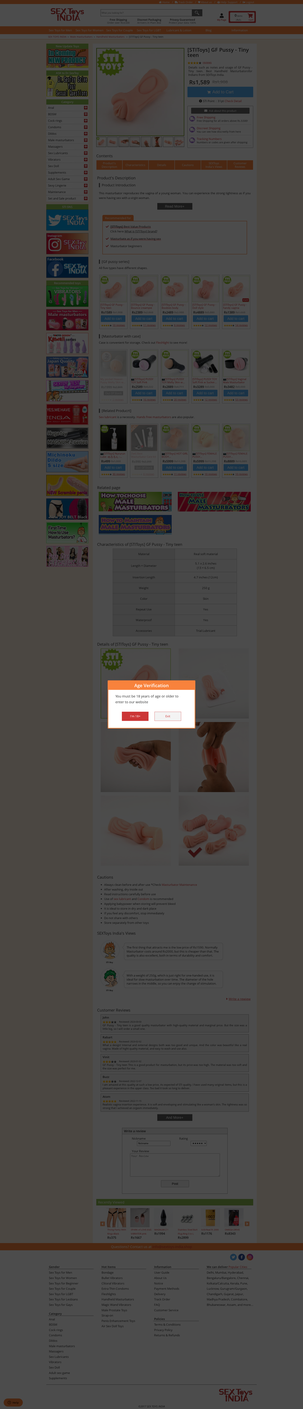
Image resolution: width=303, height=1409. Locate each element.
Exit (167, 716)
